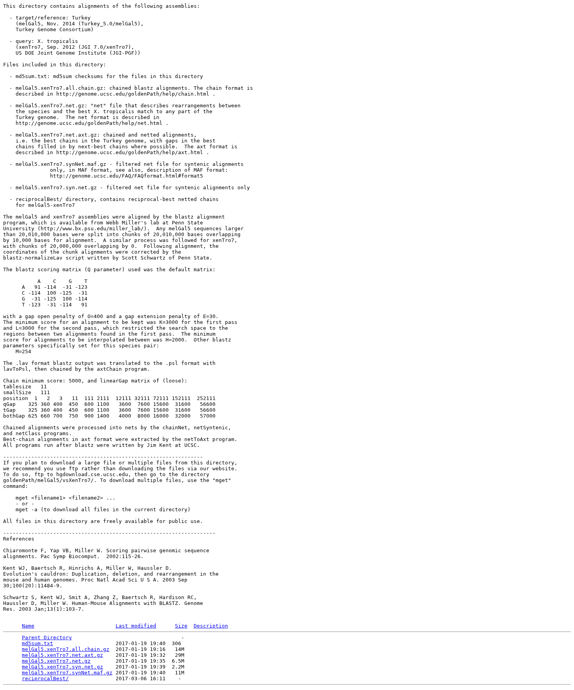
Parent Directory (47, 637)
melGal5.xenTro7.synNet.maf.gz (67, 673)
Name (28, 626)
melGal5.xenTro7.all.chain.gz (65, 649)
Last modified (136, 626)
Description (211, 626)
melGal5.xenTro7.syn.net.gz (62, 667)
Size (181, 626)
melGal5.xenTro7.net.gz (56, 661)
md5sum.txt (37, 643)
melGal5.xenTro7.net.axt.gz (62, 655)
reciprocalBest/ (45, 678)
